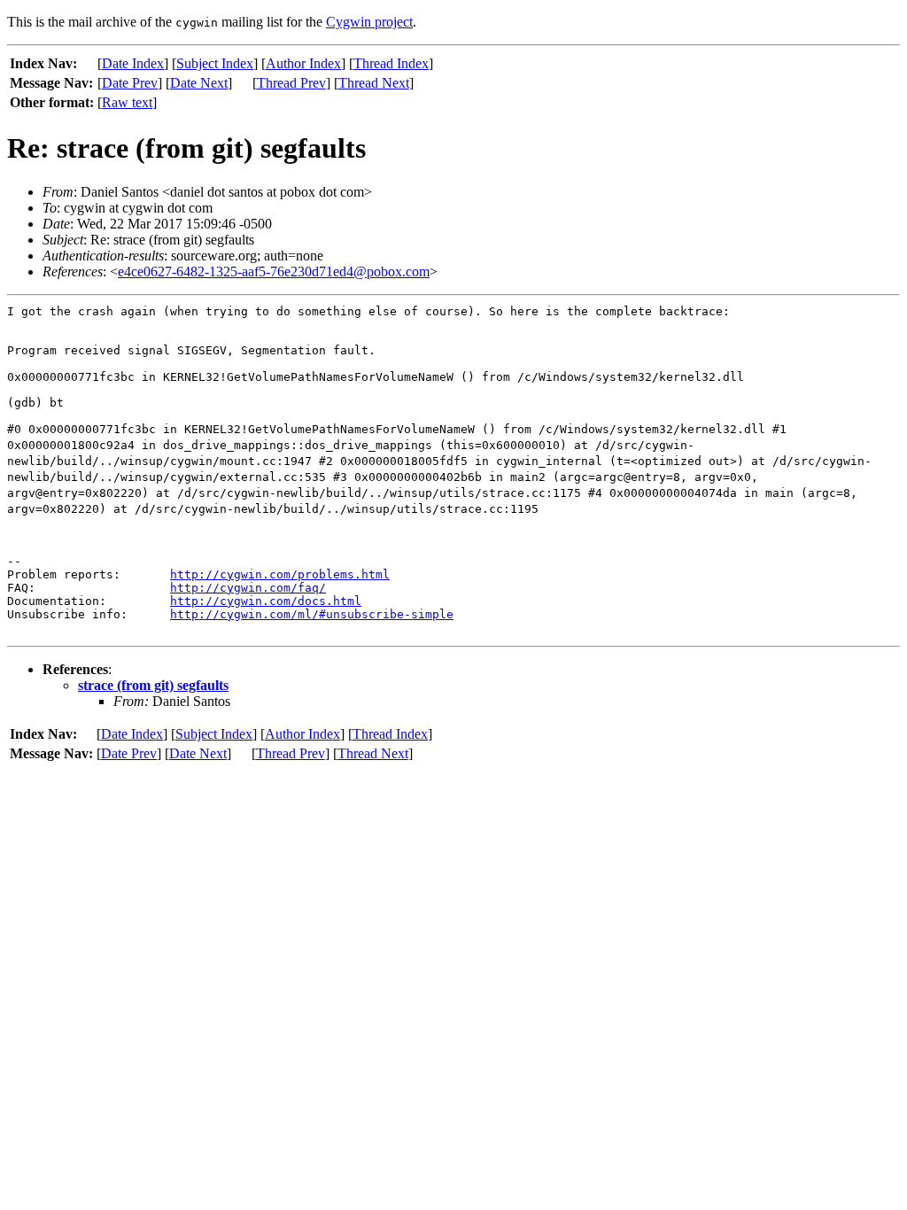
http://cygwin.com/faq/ (248, 587)
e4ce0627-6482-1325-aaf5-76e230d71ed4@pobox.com (274, 271)
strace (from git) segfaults (153, 685)
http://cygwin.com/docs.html (265, 601)
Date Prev (130, 82)
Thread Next (373, 82)
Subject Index (214, 63)
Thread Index (391, 63)
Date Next (199, 82)
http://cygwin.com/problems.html (280, 574)
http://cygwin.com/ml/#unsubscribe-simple (312, 614)
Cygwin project (369, 21)
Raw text (127, 102)
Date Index (133, 63)
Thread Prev (291, 82)
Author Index (303, 63)
